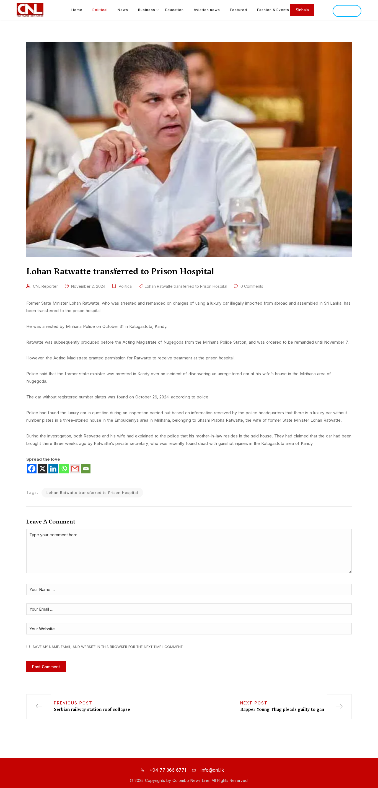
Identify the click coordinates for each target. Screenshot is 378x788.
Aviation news (207, 10)
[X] (42, 468)
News (123, 10)
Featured (238, 10)
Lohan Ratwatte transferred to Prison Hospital (186, 286)
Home (76, 10)
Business (146, 10)
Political (100, 10)
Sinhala (347, 11)
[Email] (85, 468)
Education (174, 10)
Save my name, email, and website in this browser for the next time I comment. (108, 646)
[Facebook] (32, 468)
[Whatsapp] (64, 468)
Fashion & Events (273, 10)
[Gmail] (75, 468)
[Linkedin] (53, 468)
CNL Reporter (45, 286)
